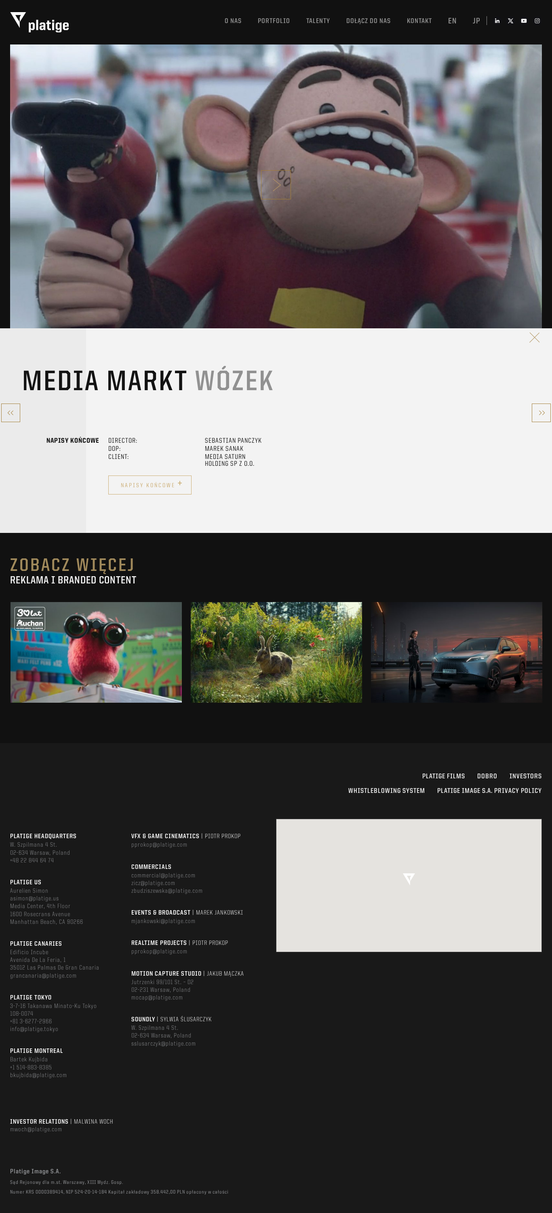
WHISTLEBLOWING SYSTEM (386, 791)
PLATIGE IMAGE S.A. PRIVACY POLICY (489, 791)
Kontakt (419, 21)
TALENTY (318, 21)
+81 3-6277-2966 (31, 1022)
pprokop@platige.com (159, 845)
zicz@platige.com (153, 883)
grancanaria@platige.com (43, 976)
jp (476, 21)
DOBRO (487, 776)
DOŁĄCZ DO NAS (368, 21)
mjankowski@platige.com (163, 921)
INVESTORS (526, 776)
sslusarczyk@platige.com (163, 1044)
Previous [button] (10, 652)
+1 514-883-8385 (31, 1068)
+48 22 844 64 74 (32, 861)
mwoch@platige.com (36, 1129)
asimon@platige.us (34, 899)
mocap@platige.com (157, 998)
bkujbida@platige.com (38, 1075)
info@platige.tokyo (34, 1029)
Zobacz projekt (96, 669)
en (452, 21)
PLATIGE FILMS (443, 776)
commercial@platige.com (163, 876)
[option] (96, 652)
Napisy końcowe (152, 484)
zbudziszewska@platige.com (167, 891)
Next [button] (541, 652)
